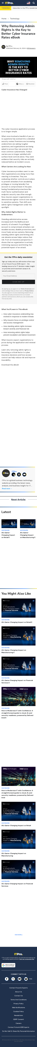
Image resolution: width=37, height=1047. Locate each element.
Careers (18, 1023)
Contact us (18, 996)
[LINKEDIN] (19, 474)
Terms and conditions (18, 1000)
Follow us (21, 84)
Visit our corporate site (26, 959)
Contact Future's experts (18, 988)
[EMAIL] (25, 474)
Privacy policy (18, 1004)
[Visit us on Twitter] (13, 979)
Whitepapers (31, 48)
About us (18, 992)
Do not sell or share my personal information (18, 1031)
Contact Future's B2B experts (18, 1027)
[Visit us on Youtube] (19, 979)
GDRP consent (18, 1019)
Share (6, 84)
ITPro (10, 46)
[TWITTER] (14, 474)
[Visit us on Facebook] (6, 979)
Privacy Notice (29, 291)
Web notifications (18, 1007)
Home (3, 18)
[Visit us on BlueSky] (25, 979)
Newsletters (18, 1015)
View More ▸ (18, 934)
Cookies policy (18, 1011)
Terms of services (26, 289)
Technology (14, 18)
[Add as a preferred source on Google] (8, 965)
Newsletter (32, 84)
